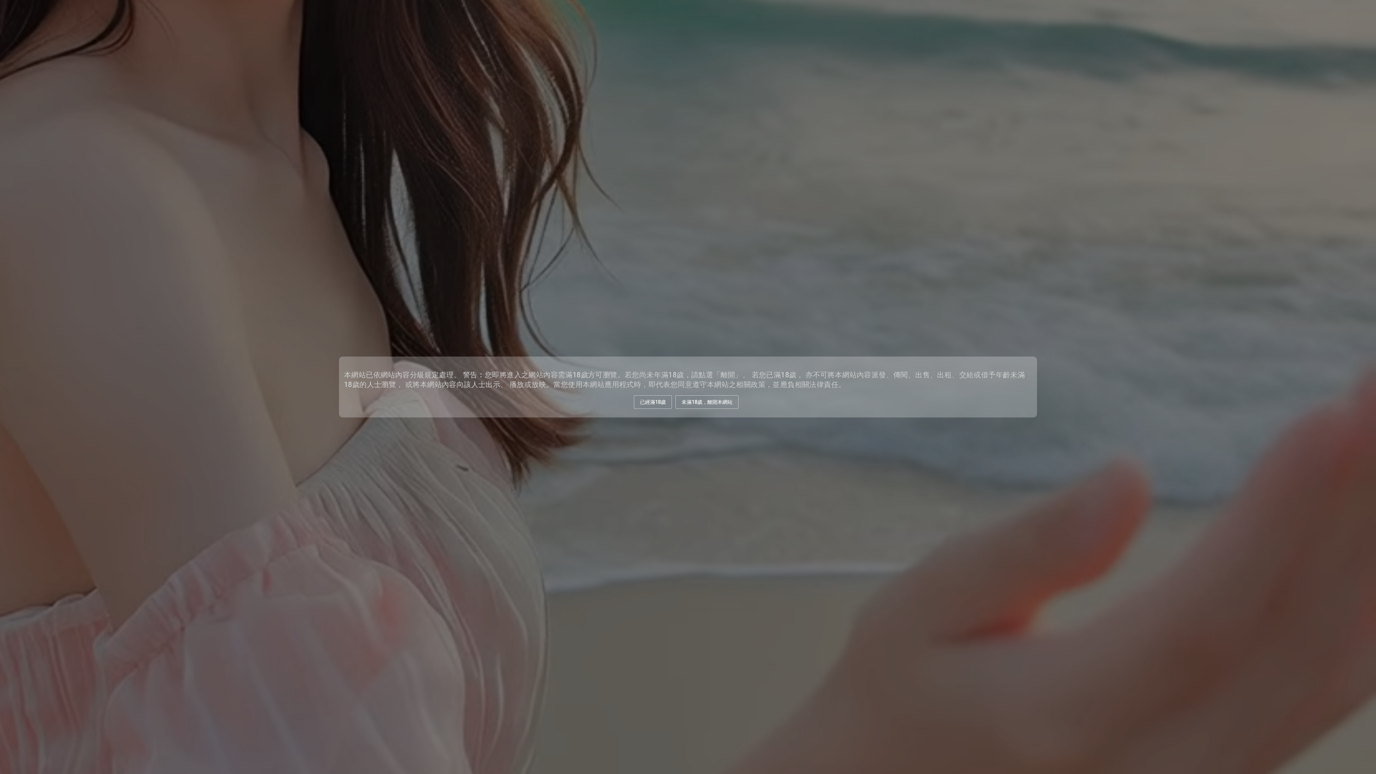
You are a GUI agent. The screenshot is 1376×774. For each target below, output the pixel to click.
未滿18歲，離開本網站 (707, 402)
